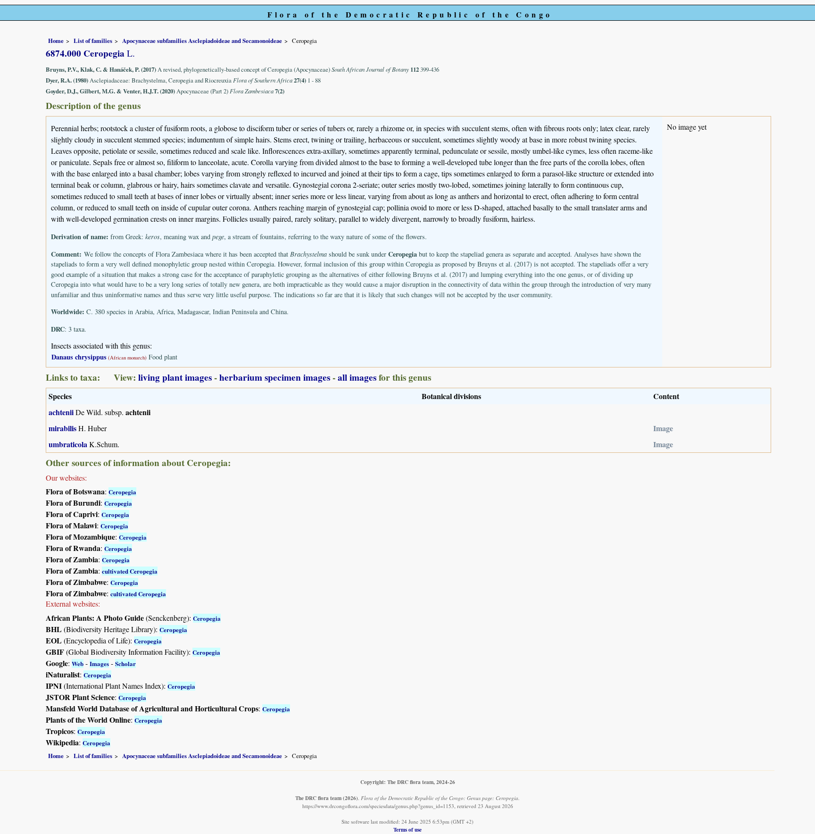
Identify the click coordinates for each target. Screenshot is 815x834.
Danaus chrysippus (79, 357)
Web (77, 663)
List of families (93, 40)
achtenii (61, 412)
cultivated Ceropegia (130, 571)
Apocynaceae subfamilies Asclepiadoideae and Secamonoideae (202, 40)
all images (357, 377)
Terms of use (407, 830)
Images (99, 663)
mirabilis (62, 428)
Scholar (125, 663)
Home (56, 40)
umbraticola (68, 444)
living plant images (175, 377)
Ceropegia (122, 491)
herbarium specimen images (274, 377)
